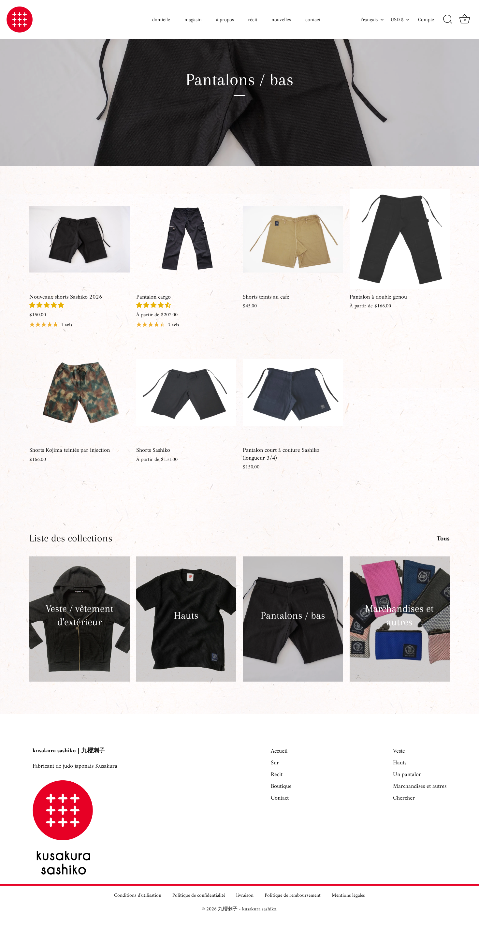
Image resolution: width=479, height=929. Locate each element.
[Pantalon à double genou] (400, 239)
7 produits (186, 626)
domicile (161, 19)
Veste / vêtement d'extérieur (79, 615)
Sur (275, 763)
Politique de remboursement (293, 895)
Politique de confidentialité (198, 895)
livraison (245, 895)
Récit (277, 775)
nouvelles (281, 19)
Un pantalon (407, 775)
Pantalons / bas (293, 615)
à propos (225, 19)
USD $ (397, 19)
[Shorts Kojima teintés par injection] (79, 393)
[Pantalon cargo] (186, 239)
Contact (280, 798)
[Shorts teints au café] (293, 239)
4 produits (79, 632)
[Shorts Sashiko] (186, 393)
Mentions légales (348, 895)
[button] (47, 306)
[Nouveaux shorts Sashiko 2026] (79, 239)
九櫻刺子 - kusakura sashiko (247, 909)
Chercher (404, 798)
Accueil (279, 751)
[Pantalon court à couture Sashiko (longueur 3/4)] (293, 393)
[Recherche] (448, 19)
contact (312, 19)
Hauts (186, 615)
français (369, 19)
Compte (426, 19)
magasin (193, 19)
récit (252, 19)
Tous (443, 539)
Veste (399, 751)
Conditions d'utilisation (137, 895)
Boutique (281, 786)
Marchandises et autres (399, 615)
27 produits (399, 632)
